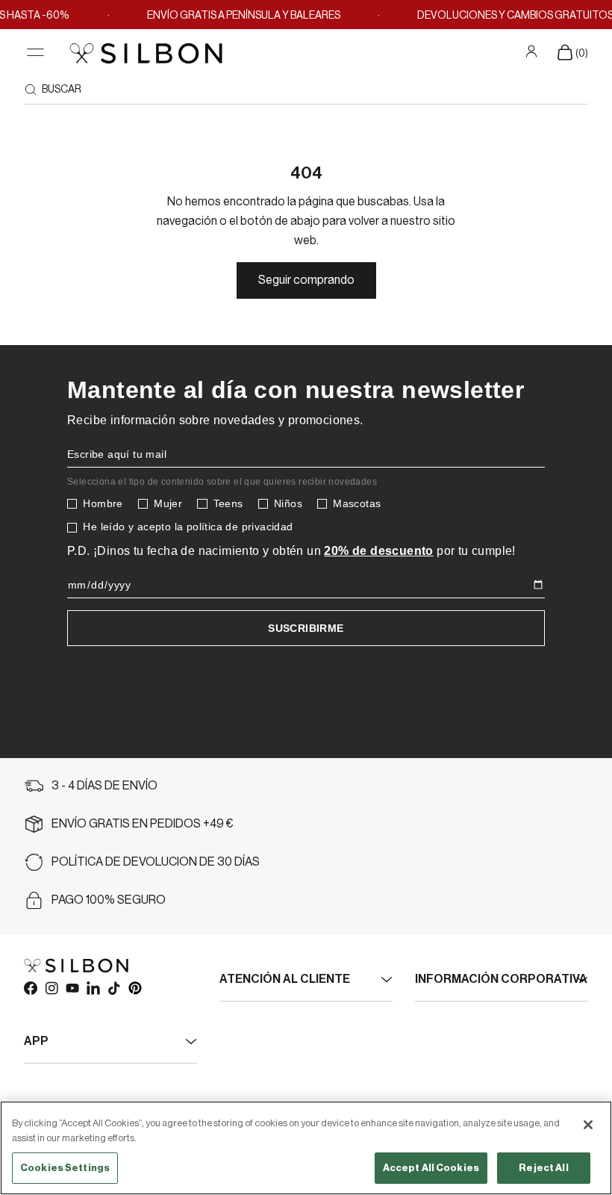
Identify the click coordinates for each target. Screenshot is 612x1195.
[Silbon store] (145, 53)
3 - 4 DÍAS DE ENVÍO (104, 786)
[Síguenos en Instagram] (51, 987)
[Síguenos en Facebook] (30, 987)
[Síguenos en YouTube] (72, 987)
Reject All (543, 1168)
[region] (306, 1148)
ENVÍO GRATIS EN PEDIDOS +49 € (142, 824)
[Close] (588, 1124)
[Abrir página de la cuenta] (533, 51)
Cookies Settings (65, 1168)
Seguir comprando (306, 280)
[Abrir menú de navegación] (35, 52)
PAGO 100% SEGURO (108, 900)
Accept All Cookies (431, 1168)
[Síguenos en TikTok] (113, 987)
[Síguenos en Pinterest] (134, 987)
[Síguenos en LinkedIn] (93, 987)
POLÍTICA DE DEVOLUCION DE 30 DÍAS (155, 862)
